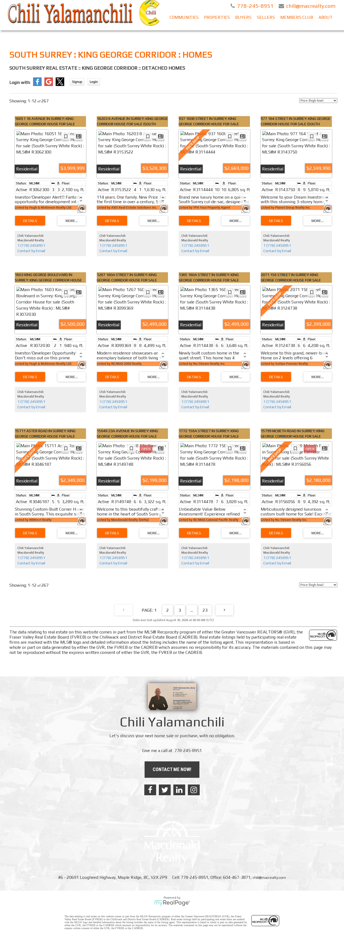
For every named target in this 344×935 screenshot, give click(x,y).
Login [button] (94, 82)
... (192, 610)
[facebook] (150, 789)
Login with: (19, 82)
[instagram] (194, 789)
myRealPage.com (172, 903)
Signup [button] (77, 82)
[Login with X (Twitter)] (60, 85)
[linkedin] (179, 789)
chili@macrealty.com (269, 877)
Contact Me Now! (172, 769)
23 (205, 610)
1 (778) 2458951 (31, 245)
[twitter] (165, 789)
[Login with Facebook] (37, 85)
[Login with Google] (48, 85)
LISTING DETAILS (30, 220)
